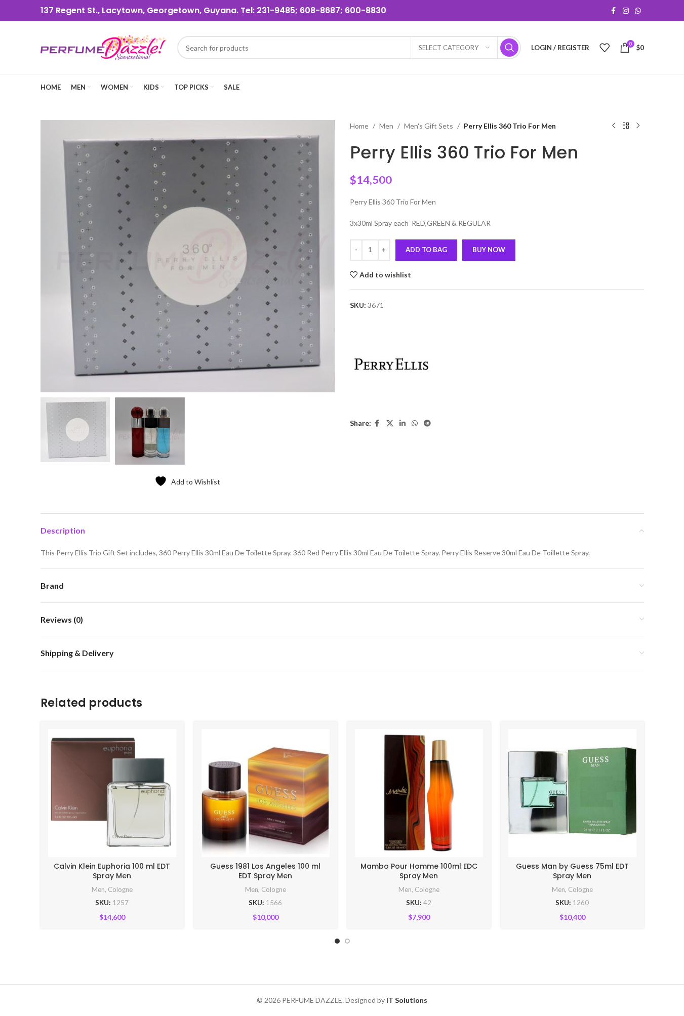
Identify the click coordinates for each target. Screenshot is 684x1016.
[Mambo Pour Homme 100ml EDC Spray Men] (419, 793)
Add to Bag (426, 250)
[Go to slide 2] (347, 941)
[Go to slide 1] (337, 941)
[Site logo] (104, 47)
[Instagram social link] (626, 11)
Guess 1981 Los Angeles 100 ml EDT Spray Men (265, 871)
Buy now (488, 250)
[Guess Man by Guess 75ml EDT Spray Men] (572, 793)
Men (386, 125)
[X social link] (389, 423)
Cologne (120, 889)
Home (359, 125)
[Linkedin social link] (402, 423)
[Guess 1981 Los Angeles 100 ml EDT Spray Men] (266, 793)
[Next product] (638, 126)
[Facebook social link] (614, 11)
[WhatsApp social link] (638, 11)
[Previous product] (614, 126)
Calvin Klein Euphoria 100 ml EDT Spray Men (112, 871)
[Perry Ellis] (391, 365)
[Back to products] (626, 126)
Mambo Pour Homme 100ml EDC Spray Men (418, 871)
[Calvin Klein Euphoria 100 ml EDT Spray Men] (112, 793)
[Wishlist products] (604, 47)
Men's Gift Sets (428, 125)
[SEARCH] (509, 47)
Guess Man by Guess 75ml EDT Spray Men (572, 871)
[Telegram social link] (427, 423)
